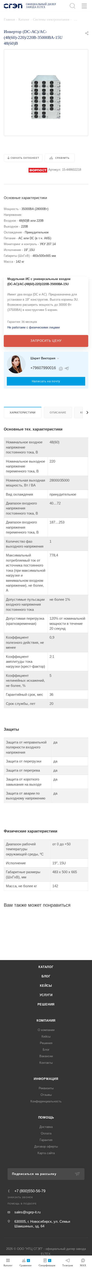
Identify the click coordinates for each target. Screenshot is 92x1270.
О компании (46, 1030)
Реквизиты (46, 1088)
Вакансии (46, 1056)
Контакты (46, 1062)
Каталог (46, 967)
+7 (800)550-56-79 (30, 1191)
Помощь (46, 1117)
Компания (46, 1020)
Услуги (46, 995)
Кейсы (46, 985)
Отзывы (46, 1095)
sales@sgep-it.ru (27, 1212)
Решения (46, 1004)
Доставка (46, 1127)
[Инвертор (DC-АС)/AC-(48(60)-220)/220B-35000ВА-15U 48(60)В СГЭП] (46, 97)
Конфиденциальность (46, 1101)
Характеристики (23, 412)
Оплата (46, 1133)
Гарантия (46, 1140)
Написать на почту (46, 381)
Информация (46, 1079)
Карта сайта (46, 1153)
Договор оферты (46, 1146)
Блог (46, 976)
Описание (58, 412)
